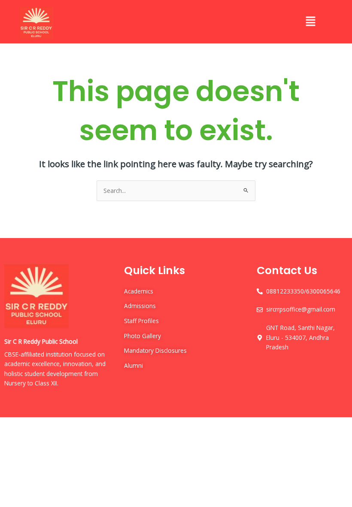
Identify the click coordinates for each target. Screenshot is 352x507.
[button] (310, 21)
